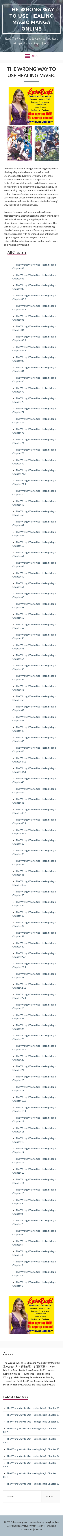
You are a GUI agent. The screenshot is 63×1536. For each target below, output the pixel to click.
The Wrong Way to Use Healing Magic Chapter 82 (33, 1483)
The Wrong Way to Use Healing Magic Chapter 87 (33, 1421)
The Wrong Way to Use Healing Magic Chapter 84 (33, 1456)
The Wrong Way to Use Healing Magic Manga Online (31, 19)
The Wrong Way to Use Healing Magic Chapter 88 (33, 1414)
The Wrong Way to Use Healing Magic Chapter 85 (33, 1449)
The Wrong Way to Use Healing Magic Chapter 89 (33, 1407)
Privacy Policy (35, 1525)
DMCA (38, 1529)
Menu (34, 55)
